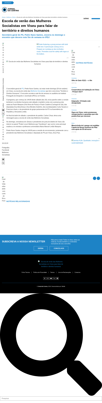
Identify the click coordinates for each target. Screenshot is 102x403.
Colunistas (74, 78)
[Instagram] (48, 278)
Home (3, 17)
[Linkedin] (57, 278)
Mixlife (63, 286)
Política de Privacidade (40, 272)
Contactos (77, 272)
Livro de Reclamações (64, 272)
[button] (3, 110)
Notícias (9, 17)
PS (23, 88)
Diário (14, 17)
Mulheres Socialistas (38, 91)
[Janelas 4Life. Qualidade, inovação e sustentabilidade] (86, 143)
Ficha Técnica (26, 272)
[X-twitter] (54, 278)
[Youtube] (51, 278)
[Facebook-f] (44, 278)
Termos (52, 272)
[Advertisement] (51, 224)
